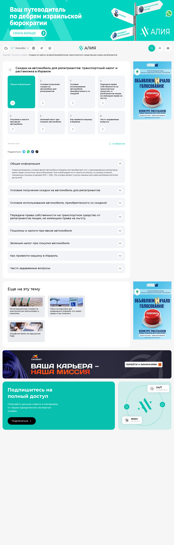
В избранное (119, 143)
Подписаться (20, 421)
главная (6, 55)
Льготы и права (19, 55)
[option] (25, 319)
